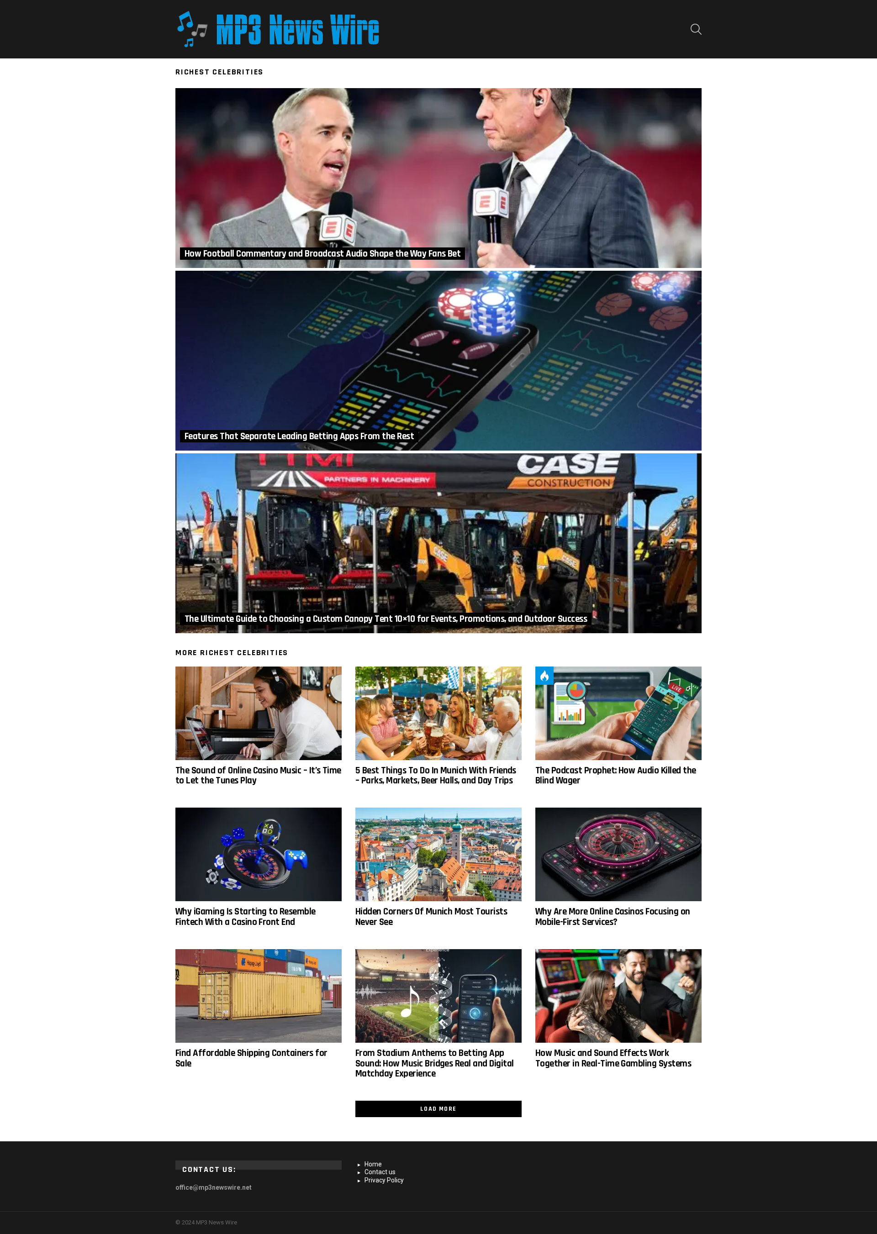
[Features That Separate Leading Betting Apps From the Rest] (438, 361)
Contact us (380, 1172)
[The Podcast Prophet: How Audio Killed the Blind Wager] (618, 713)
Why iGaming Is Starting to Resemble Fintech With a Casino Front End (245, 916)
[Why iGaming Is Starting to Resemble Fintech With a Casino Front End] (258, 854)
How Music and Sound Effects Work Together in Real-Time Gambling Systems (613, 1058)
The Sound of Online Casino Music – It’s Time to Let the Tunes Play (258, 775)
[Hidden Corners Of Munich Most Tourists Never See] (438, 854)
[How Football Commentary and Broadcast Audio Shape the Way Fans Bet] (438, 178)
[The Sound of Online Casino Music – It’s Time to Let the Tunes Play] (258, 713)
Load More (438, 1109)
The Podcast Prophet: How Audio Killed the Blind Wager (615, 775)
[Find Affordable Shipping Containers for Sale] (258, 996)
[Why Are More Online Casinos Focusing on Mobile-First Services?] (618, 854)
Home (373, 1164)
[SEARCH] (696, 29)
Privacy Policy (384, 1180)
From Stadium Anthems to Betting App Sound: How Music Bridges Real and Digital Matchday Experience (434, 1063)
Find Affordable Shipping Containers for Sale (251, 1058)
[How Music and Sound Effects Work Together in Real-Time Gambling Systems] (618, 996)
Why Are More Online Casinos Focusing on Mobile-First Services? (612, 916)
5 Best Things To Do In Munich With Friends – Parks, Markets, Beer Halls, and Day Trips (435, 775)
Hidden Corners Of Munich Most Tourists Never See (431, 916)
